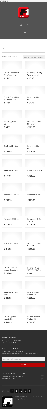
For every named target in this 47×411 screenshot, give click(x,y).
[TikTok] (25, 391)
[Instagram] (16, 391)
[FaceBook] (12, 391)
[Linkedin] (20, 391)
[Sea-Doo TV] (29, 391)
